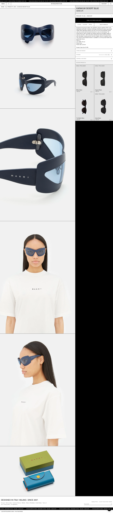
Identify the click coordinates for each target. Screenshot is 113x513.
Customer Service (17, 503)
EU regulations (14, 504)
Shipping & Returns (81, 58)
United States (38, 503)
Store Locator (9, 503)
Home (2, 6)
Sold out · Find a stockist (81, 65)
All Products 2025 (10, 6)
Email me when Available (94, 20)
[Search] (8, 3)
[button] (110, 3)
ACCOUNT (104, 3)
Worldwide (32, 503)
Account (3, 503)
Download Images (80, 50)
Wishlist (23, 503)
